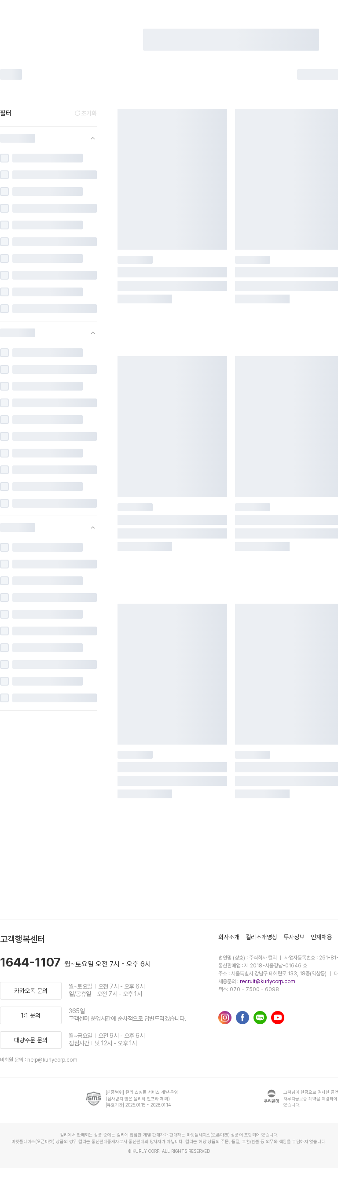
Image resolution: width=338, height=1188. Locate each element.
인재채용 (321, 937)
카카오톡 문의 (31, 990)
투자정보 (294, 937)
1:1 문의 (30, 1015)
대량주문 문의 (31, 1040)
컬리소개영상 (261, 937)
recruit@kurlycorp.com (267, 981)
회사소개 (228, 937)
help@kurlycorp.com (52, 1060)
